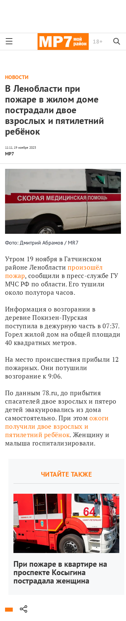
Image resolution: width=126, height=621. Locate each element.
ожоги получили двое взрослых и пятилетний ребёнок (58, 426)
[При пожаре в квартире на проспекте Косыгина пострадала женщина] (66, 527)
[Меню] (9, 41)
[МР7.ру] (63, 41)
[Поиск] (117, 41)
